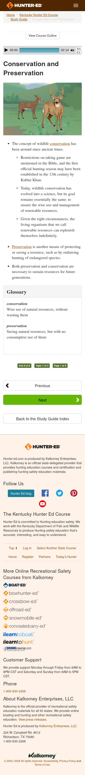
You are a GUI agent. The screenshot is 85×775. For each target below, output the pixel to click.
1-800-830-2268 (14, 691)
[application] (42, 50)
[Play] (6, 50)
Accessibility (51, 761)
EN (79, 48)
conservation (60, 143)
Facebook (45, 493)
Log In (27, 548)
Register (28, 556)
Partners (45, 556)
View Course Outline (43, 35)
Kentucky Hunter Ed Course (39, 15)
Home (11, 15)
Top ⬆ (13, 548)
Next (43, 400)
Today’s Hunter (66, 556)
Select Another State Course (56, 548)
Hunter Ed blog (21, 493)
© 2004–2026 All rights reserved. (23, 761)
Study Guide (18, 19)
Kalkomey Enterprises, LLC (57, 726)
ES (78, 52)
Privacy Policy (67, 761)
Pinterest (73, 493)
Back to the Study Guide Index (42, 418)
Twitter (59, 493)
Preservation (22, 246)
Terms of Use (42, 764)
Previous (42, 385)
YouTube (42, 503)
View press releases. (33, 719)
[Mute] (72, 50)
